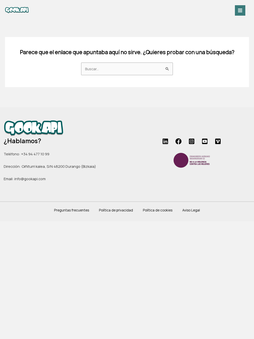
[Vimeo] (218, 141)
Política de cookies (157, 210)
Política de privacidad (116, 210)
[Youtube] (204, 141)
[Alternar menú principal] (240, 10)
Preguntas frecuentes (71, 210)
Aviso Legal (191, 210)
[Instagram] (191, 141)
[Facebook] (178, 141)
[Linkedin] (165, 141)
